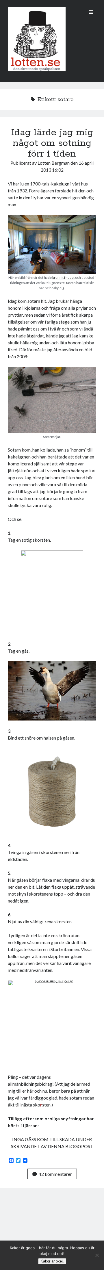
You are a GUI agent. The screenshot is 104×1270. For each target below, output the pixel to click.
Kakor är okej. (52, 1261)
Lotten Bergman (54, 163)
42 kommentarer (55, 1174)
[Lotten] (37, 69)
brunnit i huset (63, 277)
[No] (97, 1255)
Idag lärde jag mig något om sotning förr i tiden (52, 143)
